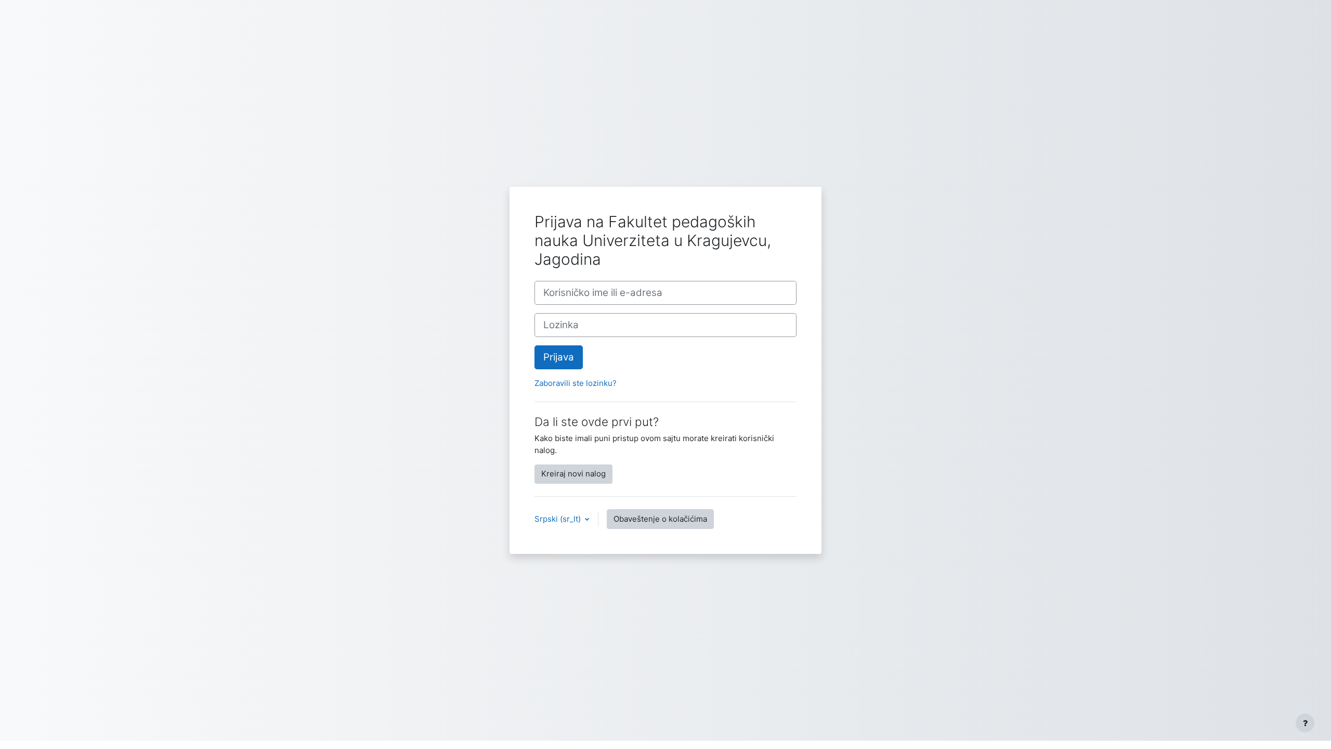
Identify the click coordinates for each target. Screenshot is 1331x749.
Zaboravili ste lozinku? (575, 383)
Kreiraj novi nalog (573, 474)
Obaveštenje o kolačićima (660, 519)
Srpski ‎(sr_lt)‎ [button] (558, 519)
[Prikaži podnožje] (1305, 723)
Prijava (558, 357)
